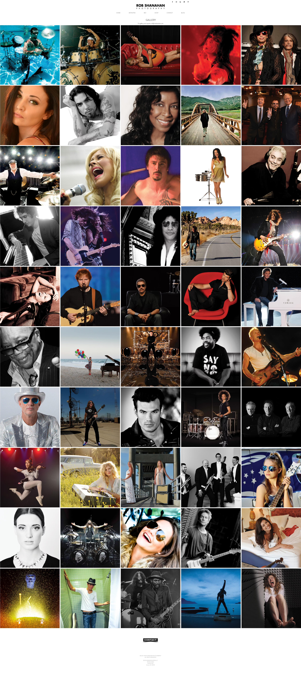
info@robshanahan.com (157, 23)
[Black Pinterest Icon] (188, 2)
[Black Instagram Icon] (176, 2)
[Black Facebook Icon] (172, 2)
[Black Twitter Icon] (184, 2)
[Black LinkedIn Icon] (180, 2)
